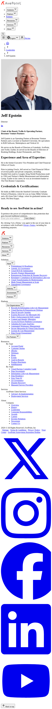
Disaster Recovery (18, 383)
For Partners (11, 337)
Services (10, 25)
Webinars (15, 353)
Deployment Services (19, 396)
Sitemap (5, 430)
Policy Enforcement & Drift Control (25, 317)
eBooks (14, 351)
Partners (9, 17)
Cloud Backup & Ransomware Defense (27, 310)
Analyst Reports (17, 360)
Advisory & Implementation (22, 394)
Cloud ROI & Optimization (22, 271)
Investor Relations (18, 419)
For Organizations (13, 305)
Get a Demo (29, 218)
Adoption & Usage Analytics (22, 324)
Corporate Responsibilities (21, 412)
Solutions (10, 10)
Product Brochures (18, 362)
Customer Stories (18, 348)
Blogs (13, 355)
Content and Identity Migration (23, 319)
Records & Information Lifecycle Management (29, 308)
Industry (10, 288)
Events (14, 357)
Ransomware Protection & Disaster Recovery (29, 275)
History (14, 407)
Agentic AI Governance (20, 268)
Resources (11, 21)
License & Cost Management (22, 331)
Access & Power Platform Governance (26, 321)
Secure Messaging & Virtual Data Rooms (27, 328)
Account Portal (17, 346)
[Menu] (3, 38)
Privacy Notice (29, 225)
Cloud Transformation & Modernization (27, 280)
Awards (14, 414)
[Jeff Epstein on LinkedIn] (2, 126)
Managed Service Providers (22, 385)
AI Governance (17, 380)
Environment (11, 293)
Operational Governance (21, 284)
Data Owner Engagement (21, 333)
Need (9, 264)
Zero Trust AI (16, 378)
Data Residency (17, 376)
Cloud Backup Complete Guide (23, 369)
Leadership (10, 50)
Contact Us (15, 423)
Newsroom (15, 421)
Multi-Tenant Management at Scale (25, 282)
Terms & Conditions (18, 430)
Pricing (27, 38)
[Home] (7, 44)
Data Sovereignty (18, 371)
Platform (10, 14)
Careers (14, 416)
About (9, 29)
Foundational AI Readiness (22, 266)
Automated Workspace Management (25, 326)
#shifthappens (16, 364)
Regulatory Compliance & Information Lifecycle (30, 278)
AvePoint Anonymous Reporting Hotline (24, 432)
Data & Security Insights (21, 312)
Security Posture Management (23, 273)
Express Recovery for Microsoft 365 (25, 315)
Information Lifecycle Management (25, 373)
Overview (15, 405)
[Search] (3, 34)
